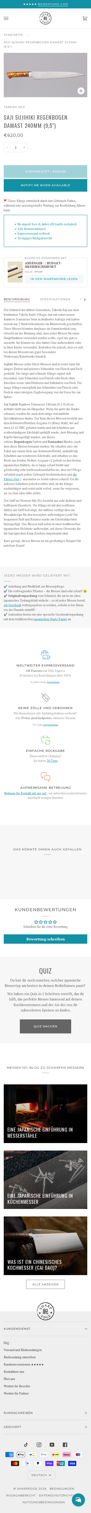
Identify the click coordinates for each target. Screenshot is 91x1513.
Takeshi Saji (14, 107)
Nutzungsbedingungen (44, 1502)
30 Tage (52, 761)
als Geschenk (12, 605)
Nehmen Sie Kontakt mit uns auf (25, 793)
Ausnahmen (53, 682)
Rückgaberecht (21, 1495)
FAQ (6, 1343)
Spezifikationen (55, 299)
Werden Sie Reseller (17, 1386)
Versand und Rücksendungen (23, 1350)
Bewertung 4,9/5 (53, 4)
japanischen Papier (50, 619)
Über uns (9, 1379)
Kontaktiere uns (14, 1372)
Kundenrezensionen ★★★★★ (24, 1364)
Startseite (13, 34)
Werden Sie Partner (16, 1393)
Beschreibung (17, 299)
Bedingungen (62, 1488)
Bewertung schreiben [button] (45, 939)
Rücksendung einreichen (20, 1357)
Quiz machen (45, 1026)
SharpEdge (27, 1488)
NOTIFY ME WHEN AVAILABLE (45, 185)
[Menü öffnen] (11, 18)
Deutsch (40, 1475)
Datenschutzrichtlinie (60, 1495)
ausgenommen (50, 724)
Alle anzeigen (45, 1284)
